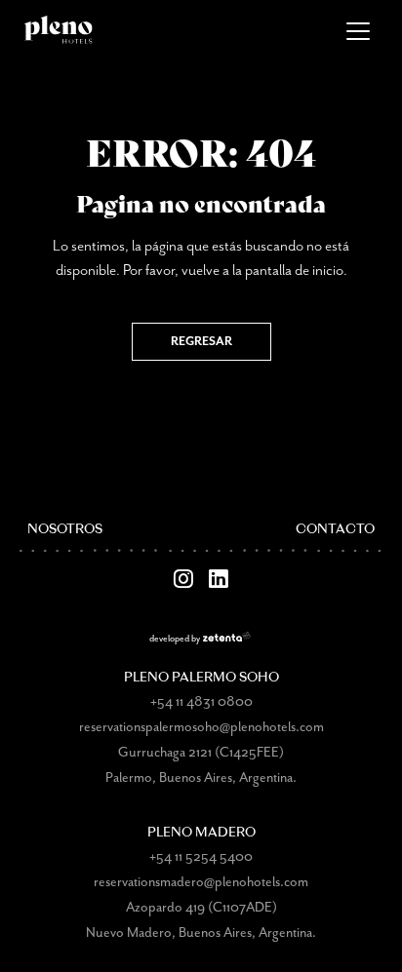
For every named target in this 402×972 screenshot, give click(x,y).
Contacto (335, 530)
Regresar (201, 341)
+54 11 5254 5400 (201, 857)
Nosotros (64, 530)
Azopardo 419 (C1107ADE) (201, 907)
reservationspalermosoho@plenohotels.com (201, 727)
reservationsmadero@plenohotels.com (201, 882)
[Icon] (183, 579)
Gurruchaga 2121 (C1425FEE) (201, 752)
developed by (174, 639)
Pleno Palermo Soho (201, 678)
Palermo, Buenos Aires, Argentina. (201, 778)
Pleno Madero (201, 833)
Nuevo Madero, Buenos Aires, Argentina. (201, 933)
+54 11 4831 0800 (201, 702)
